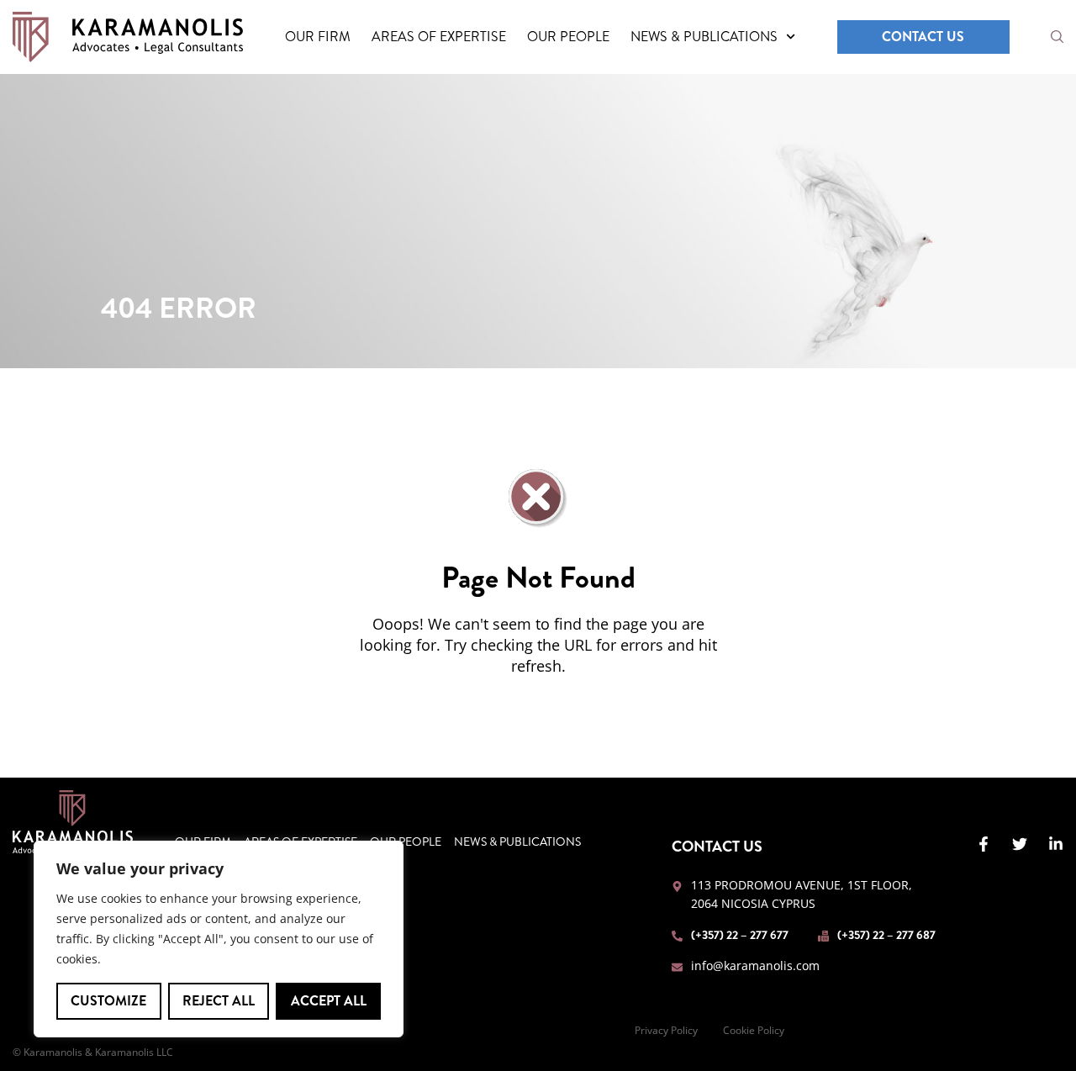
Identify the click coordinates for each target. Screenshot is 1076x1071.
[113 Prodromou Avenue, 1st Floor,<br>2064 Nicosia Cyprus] (677, 886)
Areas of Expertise (439, 37)
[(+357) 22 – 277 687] (823, 936)
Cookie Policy (753, 1031)
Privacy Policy (666, 1031)
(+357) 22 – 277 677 (740, 934)
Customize (108, 1000)
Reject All (218, 1000)
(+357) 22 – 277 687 (886, 934)
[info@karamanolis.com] (677, 967)
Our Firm (318, 37)
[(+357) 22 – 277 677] (677, 936)
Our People (568, 37)
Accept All (329, 1000)
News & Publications (704, 37)
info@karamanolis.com (755, 965)
